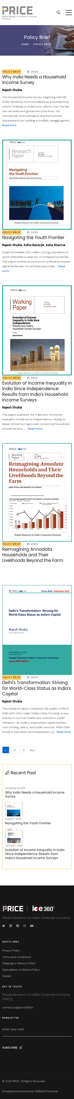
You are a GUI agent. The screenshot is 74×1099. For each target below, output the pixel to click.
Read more (9, 125)
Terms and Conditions (16, 957)
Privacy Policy (11, 950)
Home (25, 44)
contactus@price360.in (17, 1007)
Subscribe (10, 1047)
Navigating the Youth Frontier (28, 823)
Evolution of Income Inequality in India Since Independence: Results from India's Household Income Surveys (34, 854)
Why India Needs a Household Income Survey (34, 794)
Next (32, 750)
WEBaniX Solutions (46, 1091)
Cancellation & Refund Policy (21, 970)
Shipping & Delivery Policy (19, 963)
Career (6, 976)
